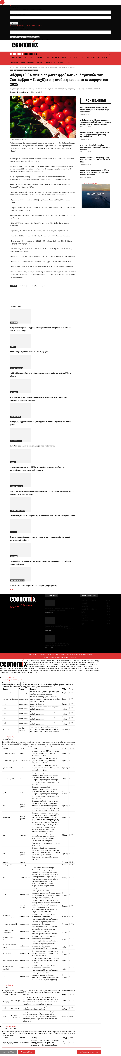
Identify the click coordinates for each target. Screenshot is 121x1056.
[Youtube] (18, 607)
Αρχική (14, 58)
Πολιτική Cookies (60, 654)
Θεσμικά (14, 62)
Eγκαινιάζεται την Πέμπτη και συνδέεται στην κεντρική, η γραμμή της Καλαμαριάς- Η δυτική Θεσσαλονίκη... (95, 172)
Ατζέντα (40, 62)
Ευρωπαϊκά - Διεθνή (16, 441)
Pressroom (50, 62)
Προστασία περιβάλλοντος (18, 510)
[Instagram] (12, 607)
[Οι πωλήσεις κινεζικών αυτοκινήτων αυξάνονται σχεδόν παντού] (43, 435)
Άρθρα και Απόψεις (27, 62)
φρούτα (44, 285)
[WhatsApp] (40, 297)
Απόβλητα (73, 58)
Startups (13, 462)
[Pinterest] (36, 297)
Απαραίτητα (10, 677)
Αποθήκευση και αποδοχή (89, 1052)
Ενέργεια (22, 58)
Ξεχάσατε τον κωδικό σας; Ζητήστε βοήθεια (25, 25)
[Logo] (17, 55)
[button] (108, 54)
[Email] (53, 297)
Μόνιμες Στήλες (63, 62)
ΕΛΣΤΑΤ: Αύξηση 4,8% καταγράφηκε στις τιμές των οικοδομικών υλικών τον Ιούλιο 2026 (95, 160)
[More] (62, 297)
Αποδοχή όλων (26, 1052)
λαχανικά (37, 285)
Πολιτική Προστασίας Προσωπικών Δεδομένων (79, 654)
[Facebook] (27, 297)
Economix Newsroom (23, 92)
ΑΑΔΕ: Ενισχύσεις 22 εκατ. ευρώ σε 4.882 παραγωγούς (29, 352)
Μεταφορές (23, 67)
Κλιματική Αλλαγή (15, 416)
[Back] (11, 5)
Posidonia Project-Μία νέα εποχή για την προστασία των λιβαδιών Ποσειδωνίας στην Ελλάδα (42, 516)
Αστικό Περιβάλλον (42, 58)
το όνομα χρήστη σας (17, 15)
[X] (32, 297)
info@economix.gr (26, 605)
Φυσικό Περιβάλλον (59, 58)
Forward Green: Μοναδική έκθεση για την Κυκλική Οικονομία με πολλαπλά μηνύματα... (59, 627)
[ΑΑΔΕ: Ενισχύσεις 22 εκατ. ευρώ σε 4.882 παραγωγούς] (43, 341)
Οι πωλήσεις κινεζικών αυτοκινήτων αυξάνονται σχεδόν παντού (32, 446)
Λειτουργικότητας (12, 1026)
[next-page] (12, 589)
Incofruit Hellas (22, 285)
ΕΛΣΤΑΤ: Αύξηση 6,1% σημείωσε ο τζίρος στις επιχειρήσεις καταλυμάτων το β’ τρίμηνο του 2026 (94, 134)
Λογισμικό (13, 532)
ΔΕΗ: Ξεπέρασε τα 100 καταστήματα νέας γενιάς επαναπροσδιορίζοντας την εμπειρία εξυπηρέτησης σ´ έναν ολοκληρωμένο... (95, 122)
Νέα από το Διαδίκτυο (16, 486)
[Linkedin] (49, 297)
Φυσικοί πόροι (34, 70)
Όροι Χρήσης (50, 654)
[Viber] (45, 297)
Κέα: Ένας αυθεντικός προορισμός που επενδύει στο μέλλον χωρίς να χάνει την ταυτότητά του (94, 109)
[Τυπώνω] (58, 297)
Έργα (30, 58)
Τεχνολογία (84, 58)
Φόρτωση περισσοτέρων (89, 183)
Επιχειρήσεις (14, 392)
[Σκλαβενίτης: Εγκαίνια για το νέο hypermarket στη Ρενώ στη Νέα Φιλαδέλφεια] (60, 603)
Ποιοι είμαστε (32, 654)
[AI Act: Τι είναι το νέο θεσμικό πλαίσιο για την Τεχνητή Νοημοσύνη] (43, 574)
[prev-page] (11, 589)
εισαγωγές (30, 285)
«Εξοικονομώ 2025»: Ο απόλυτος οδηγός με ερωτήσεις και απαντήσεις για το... (58, 644)
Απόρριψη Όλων (9, 1052)
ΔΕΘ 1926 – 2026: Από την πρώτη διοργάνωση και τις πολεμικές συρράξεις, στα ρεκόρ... (95, 147)
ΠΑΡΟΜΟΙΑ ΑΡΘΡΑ (15, 306)
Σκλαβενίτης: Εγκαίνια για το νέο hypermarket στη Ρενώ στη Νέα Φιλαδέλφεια (59, 609)
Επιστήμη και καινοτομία (17, 580)
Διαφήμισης (10, 737)
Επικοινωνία (41, 654)
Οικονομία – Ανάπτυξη (100, 58)
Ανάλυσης (9, 985)
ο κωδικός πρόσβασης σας (19, 21)
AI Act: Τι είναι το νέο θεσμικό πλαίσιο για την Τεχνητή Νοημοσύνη (33, 585)
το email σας (14, 35)
